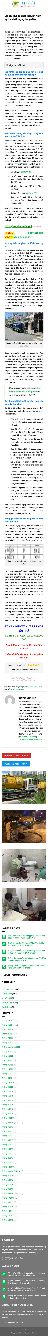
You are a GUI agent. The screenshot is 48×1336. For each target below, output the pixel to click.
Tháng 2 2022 (7, 1069)
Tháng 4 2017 (7, 1149)
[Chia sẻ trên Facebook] (18, 679)
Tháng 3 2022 (7, 1065)
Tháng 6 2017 (7, 1140)
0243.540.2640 (21, 237)
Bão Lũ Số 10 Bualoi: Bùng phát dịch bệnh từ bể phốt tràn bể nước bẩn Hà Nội (26, 937)
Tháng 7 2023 (7, 1038)
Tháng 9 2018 (7, 1105)
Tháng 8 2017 (7, 1131)
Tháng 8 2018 (7, 1109)
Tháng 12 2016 (8, 1167)
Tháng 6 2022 (7, 1051)
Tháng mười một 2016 (11, 1171)
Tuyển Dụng (7, 1007)
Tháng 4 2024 (7, 1025)
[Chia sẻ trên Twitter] (22, 679)
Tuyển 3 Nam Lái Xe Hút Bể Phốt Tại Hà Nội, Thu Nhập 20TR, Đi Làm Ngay (26, 944)
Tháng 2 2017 (7, 1158)
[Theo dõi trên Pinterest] (21, 1258)
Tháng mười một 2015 (11, 1193)
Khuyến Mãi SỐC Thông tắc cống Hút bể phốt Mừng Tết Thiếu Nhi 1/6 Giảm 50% (26, 952)
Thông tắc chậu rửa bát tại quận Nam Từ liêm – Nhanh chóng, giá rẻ (27, 959)
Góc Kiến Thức (28, 687)
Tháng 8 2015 (7, 1207)
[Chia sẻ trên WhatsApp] (13, 679)
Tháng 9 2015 (7, 1202)
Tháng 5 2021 (7, 1078)
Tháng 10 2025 (8, 1020)
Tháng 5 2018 (7, 1113)
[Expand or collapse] (40, 65)
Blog (24, 1329)
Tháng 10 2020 (8, 1082)
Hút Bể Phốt (38, 687)
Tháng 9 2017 (7, 1127)
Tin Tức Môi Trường (10, 1003)
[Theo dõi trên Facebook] (4, 1258)
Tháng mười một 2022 (11, 1047)
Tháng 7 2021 (7, 1074)
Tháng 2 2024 (7, 1034)
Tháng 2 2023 (7, 1043)
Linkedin (22, 740)
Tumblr (30, 740)
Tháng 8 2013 (7, 1220)
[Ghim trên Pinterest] (30, 679)
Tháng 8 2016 (7, 1176)
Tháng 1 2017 (7, 1162)
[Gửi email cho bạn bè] (26, 679)
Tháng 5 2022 (7, 1056)
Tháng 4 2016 (7, 1185)
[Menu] (3, 4)
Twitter (33, 737)
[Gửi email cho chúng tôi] (16, 1258)
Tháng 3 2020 (7, 1087)
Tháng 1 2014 (7, 1211)
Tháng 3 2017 (7, 1153)
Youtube (25, 737)
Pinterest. (38, 740)
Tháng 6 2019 (7, 1096)
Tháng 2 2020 (7, 1091)
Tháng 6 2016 (7, 1180)
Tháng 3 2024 (7, 1029)
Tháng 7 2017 (7, 1136)
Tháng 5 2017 (7, 1145)
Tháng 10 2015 (8, 1198)
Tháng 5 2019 (7, 1100)
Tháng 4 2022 (7, 1060)
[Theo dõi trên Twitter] (12, 1258)
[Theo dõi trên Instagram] (8, 1258)
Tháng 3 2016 (7, 1189)
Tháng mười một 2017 (11, 1122)
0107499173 (26, 172)
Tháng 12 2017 (8, 1118)
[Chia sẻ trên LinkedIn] (34, 679)
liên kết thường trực (17, 689)
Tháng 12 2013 (8, 1216)
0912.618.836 (31, 193)
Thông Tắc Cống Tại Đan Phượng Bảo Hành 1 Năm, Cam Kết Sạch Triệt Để (27, 967)
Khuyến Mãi (7, 998)
